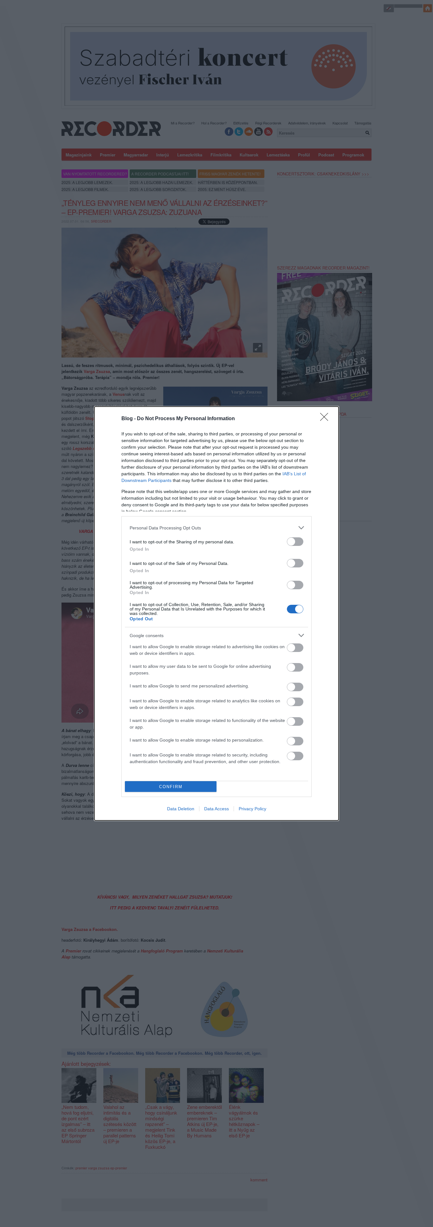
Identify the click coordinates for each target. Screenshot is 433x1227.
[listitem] (216, 527)
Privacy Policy (252, 808)
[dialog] (216, 613)
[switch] (295, 541)
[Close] (326, 419)
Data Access (216, 808)
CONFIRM (171, 786)
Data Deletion (180, 808)
